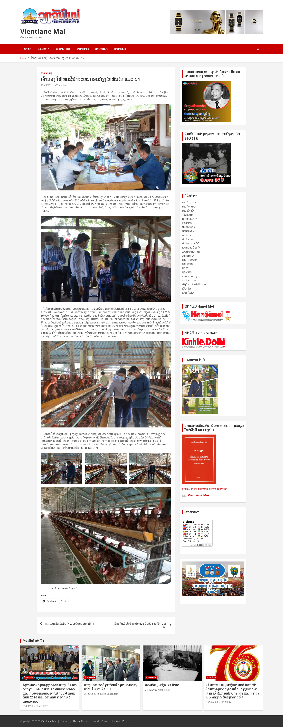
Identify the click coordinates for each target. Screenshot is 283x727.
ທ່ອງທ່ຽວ (187, 223)
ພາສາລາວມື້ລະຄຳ (191, 247)
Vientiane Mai (42, 31)
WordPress (122, 721)
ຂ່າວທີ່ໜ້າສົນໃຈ (33, 641)
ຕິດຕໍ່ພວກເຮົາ (63, 49)
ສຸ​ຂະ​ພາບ (187, 272)
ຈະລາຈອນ (187, 214)
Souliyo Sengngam (108, 693)
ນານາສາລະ (120, 49)
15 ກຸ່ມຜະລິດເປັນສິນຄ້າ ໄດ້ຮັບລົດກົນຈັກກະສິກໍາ (69, 623)
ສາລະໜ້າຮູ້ (187, 264)
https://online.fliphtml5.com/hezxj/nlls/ (204, 488)
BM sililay (42, 705)
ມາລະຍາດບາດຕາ (191, 251)
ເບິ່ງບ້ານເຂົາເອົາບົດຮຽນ (194, 284)
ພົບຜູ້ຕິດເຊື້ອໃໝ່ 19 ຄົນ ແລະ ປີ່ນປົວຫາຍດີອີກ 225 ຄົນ (140, 625)
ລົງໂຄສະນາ (43, 49)
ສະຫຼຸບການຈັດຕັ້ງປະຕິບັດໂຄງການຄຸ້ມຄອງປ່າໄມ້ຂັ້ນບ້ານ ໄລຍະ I (110, 687)
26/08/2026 (90, 693)
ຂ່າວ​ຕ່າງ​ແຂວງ (189, 206)
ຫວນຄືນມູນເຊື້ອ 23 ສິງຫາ (162, 685)
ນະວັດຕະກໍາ (188, 227)
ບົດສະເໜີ (187, 235)
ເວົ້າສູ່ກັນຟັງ (188, 292)
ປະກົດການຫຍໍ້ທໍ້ (190, 243)
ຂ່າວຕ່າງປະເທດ (190, 202)
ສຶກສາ (185, 268)
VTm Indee (61, 85)
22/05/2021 (47, 85)
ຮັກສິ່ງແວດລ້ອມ (190, 280)
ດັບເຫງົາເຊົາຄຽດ (190, 218)
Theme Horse (80, 721)
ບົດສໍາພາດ (187, 239)
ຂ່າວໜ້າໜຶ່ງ (82, 49)
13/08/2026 (212, 701)
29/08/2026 (29, 705)
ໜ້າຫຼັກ (27, 49)
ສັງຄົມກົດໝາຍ (190, 259)
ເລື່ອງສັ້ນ (186, 288)
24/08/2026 (151, 689)
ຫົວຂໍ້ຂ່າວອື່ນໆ (189, 276)
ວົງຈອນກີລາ (101, 49)
